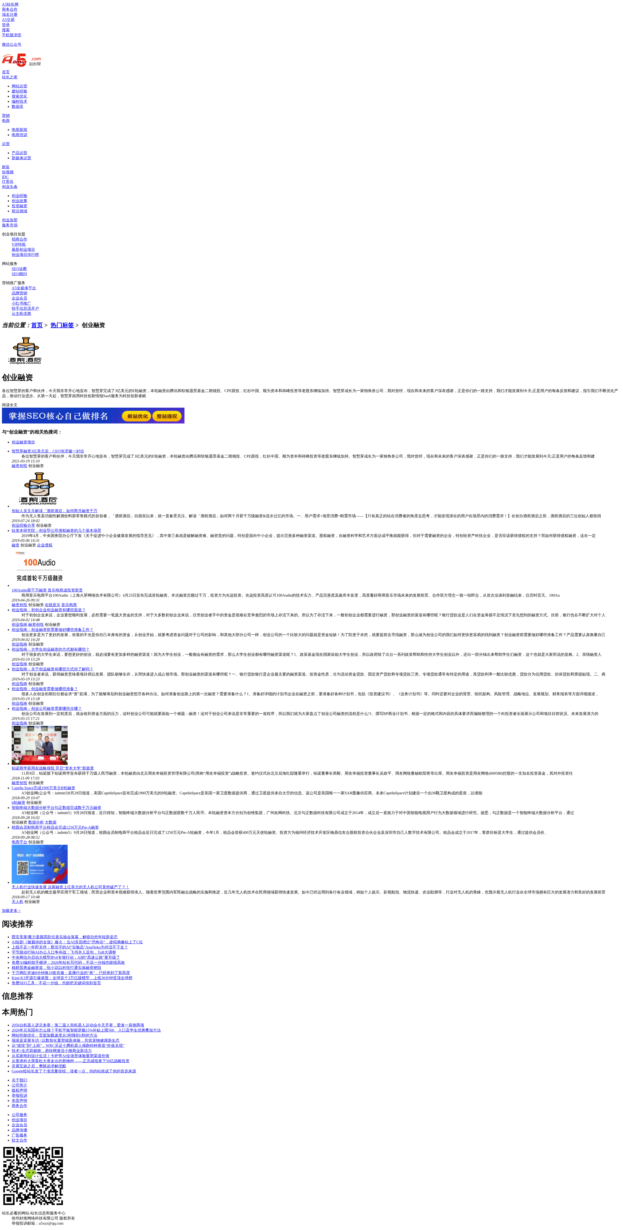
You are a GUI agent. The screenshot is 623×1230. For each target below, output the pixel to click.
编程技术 (19, 101)
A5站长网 (10, 4)
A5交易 (8, 20)
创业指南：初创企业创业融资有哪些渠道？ (49, 610)
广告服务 (19, 1135)
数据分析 (36, 822)
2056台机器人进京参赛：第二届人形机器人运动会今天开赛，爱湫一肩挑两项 (78, 1025)
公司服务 (19, 1115)
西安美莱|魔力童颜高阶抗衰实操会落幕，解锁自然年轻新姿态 (65, 937)
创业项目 (19, 1120)
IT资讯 (7, 181)
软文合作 (19, 1140)
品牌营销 (19, 293)
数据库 (17, 106)
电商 (6, 121)
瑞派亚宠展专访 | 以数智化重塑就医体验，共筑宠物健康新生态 (65, 1040)
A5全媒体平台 (24, 288)
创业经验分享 (23, 525)
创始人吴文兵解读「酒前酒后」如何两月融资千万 (54, 511)
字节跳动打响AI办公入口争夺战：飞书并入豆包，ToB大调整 (64, 952)
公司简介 (19, 1085)
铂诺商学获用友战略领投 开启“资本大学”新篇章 (53, 768)
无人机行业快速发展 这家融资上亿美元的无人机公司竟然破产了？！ (70, 887)
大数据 (50, 822)
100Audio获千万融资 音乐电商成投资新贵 (47, 590)
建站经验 (19, 91)
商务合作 (10, 9)
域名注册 (10, 14)
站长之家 (10, 77)
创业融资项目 (23, 442)
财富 (6, 167)
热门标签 (62, 325)
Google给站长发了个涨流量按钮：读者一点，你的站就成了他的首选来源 (74, 1071)
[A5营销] (93, 422)
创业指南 (19, 624)
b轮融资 (18, 802)
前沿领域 (19, 211)
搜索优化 (19, 96)
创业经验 (19, 196)
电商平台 (19, 842)
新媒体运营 (21, 158)
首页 (6, 72)
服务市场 (10, 225)
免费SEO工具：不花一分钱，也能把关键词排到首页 (56, 983)
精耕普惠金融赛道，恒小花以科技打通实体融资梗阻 (56, 968)
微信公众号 (11, 44)
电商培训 (19, 135)
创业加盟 (10, 220)
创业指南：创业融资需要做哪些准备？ (45, 689)
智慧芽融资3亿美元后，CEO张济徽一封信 (48, 451)
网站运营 (19, 86)
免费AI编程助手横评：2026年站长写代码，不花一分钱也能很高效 (68, 962)
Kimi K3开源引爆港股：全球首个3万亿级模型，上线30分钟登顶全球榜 (72, 978)
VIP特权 (19, 244)
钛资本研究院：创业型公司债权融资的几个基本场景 (56, 530)
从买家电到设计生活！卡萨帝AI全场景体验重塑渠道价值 (60, 1056)
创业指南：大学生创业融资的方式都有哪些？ (51, 649)
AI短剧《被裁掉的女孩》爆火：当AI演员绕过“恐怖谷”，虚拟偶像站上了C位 (77, 942)
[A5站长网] (21, 67)
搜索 (6, 30)
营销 (6, 115)
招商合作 (19, 239)
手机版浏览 (11, 35)
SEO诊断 (19, 269)
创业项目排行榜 (25, 255)
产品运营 (19, 153)
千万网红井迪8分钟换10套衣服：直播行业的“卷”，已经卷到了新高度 (71, 973)
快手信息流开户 (25, 308)
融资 (15, 545)
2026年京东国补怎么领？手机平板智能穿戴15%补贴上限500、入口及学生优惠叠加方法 (86, 1030)
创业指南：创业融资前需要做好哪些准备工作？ (52, 630)
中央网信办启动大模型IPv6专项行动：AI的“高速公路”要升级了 (66, 957)
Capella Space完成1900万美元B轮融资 (43, 788)
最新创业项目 (23, 249)
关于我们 (19, 1080)
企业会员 (19, 298)
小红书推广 (21, 303)
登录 (6, 25)
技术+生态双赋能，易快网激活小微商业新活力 (52, 1051)
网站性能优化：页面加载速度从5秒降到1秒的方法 (54, 1035)
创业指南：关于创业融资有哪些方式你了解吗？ (52, 669)
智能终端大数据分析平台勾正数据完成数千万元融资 (56, 808)
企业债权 (45, 545)
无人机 (17, 902)
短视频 (8, 172)
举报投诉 (19, 1095)
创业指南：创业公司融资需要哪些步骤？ (47, 708)
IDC (5, 177)
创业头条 (10, 187)
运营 (6, 144)
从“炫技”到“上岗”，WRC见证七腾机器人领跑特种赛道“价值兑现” (68, 1045)
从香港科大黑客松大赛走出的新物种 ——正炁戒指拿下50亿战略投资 (70, 1061)
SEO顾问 (19, 274)
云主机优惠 (21, 313)
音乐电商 (69, 605)
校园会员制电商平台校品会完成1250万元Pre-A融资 (55, 827)
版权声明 (19, 1090)
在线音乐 (52, 605)
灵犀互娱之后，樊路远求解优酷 (39, 1066)
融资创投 (19, 466)
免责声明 (19, 1101)
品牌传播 (19, 1130)
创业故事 (19, 201)
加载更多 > (11, 911)
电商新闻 (19, 130)
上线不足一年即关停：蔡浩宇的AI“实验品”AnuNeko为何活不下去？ (70, 947)
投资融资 (19, 206)
